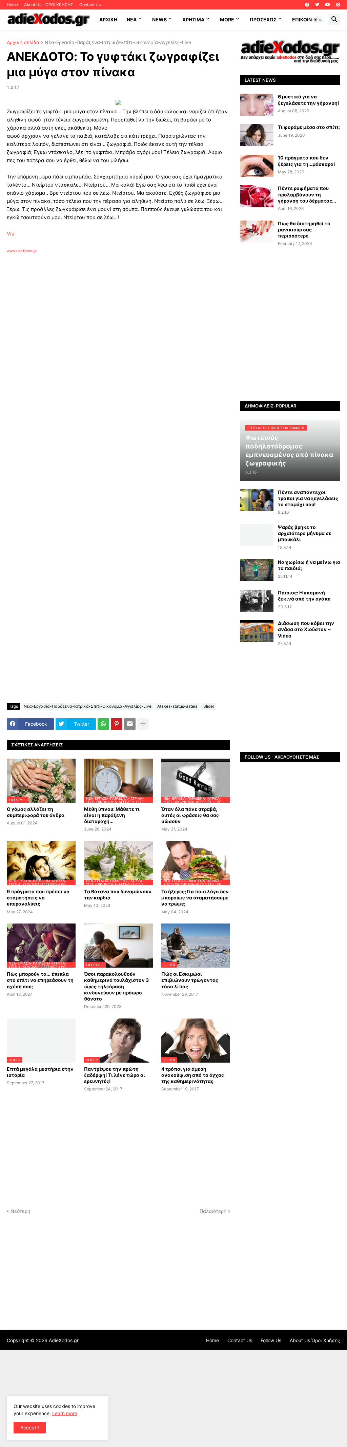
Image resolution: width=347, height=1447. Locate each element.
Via (10, 233)
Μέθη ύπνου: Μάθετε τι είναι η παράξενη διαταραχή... (112, 815)
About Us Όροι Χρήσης (315, 1340)
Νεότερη (20, 1211)
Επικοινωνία (308, 19)
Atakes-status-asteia (177, 706)
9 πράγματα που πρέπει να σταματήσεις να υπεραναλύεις (38, 898)
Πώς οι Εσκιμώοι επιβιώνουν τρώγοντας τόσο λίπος (189, 980)
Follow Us (271, 1340)
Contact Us (90, 4)
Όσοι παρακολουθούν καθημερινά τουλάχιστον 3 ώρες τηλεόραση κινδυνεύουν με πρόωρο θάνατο (116, 986)
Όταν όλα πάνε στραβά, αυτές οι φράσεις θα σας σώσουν (190, 815)
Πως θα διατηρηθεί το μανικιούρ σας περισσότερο (304, 230)
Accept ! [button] (29, 1427)
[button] (318, 19)
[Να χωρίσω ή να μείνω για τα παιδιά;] (256, 570)
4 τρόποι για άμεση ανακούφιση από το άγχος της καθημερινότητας (192, 1075)
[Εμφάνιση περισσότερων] (143, 724)
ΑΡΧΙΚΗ (108, 19)
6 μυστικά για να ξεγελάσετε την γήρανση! (308, 100)
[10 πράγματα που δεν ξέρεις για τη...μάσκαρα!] (256, 166)
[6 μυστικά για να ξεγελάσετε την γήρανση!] (256, 105)
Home (12, 4)
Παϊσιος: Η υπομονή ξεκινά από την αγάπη (304, 596)
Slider (208, 706)
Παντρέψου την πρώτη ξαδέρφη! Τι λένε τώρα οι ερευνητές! (114, 1075)
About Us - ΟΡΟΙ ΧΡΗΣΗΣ (48, 4)
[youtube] (327, 4)
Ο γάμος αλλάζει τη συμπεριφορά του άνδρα (35, 812)
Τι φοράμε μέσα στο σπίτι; (309, 127)
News (159, 19)
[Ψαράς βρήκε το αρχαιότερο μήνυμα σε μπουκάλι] (256, 535)
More (227, 19)
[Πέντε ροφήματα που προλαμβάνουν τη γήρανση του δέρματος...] (256, 196)
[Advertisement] (115, 331)
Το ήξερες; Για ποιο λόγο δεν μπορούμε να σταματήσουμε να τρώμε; (195, 898)
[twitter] (317, 4)
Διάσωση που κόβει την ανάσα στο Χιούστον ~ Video (306, 629)
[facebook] (307, 4)
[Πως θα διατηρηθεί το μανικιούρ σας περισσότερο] (256, 232)
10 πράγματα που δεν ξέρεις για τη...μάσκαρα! (306, 161)
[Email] (130, 724)
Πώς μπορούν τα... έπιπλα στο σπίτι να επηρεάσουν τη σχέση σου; (40, 980)
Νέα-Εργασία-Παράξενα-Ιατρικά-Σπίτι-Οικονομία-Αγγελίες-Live (118, 42)
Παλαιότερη (213, 1211)
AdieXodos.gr (64, 1340)
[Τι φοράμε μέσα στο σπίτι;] (256, 135)
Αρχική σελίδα (23, 42)
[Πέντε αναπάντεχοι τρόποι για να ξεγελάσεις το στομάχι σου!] (256, 500)
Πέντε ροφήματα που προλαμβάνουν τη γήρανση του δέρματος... (307, 194)
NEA (132, 19)
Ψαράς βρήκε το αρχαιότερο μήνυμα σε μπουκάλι (304, 533)
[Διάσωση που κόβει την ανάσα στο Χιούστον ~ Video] (256, 631)
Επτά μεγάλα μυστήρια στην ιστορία (40, 1072)
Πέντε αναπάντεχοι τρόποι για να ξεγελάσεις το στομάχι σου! (308, 498)
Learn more (64, 1413)
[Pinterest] (116, 724)
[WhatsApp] (103, 724)
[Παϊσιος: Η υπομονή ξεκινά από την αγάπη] (256, 601)
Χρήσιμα (193, 19)
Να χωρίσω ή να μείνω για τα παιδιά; (309, 565)
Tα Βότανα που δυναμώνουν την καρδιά (117, 894)
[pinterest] (338, 4)
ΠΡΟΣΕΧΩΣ (263, 19)
